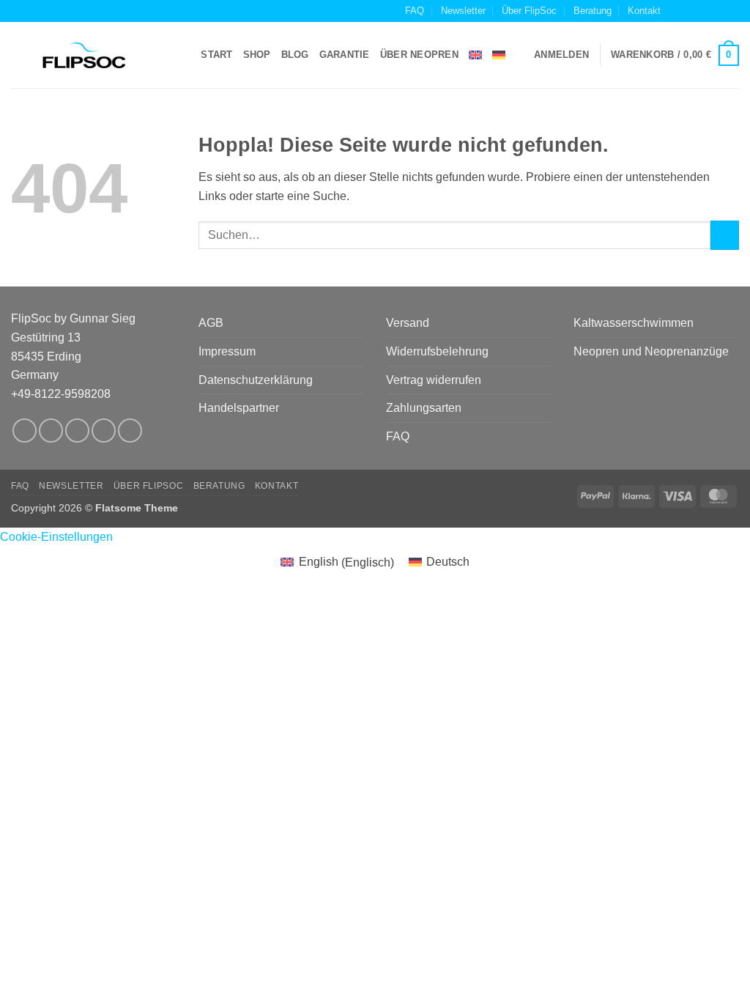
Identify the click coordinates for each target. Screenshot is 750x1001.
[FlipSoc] (84, 55)
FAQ (414, 10)
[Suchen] (184, 55)
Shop (257, 54)
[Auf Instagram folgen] (690, 11)
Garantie (344, 54)
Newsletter (463, 10)
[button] (561, 55)
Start (216, 54)
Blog (295, 54)
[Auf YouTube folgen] (731, 11)
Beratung (592, 10)
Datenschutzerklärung (255, 380)
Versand (407, 323)
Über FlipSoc (529, 10)
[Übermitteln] (724, 235)
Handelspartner (238, 408)
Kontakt (644, 10)
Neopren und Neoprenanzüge (651, 351)
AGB (210, 323)
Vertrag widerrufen (433, 380)
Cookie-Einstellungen (56, 537)
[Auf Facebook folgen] (676, 11)
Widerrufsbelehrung (437, 351)
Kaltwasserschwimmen (633, 323)
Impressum (227, 351)
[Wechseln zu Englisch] (475, 55)
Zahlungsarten (423, 408)
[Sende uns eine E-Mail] (717, 11)
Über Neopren (419, 54)
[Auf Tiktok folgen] (703, 11)
